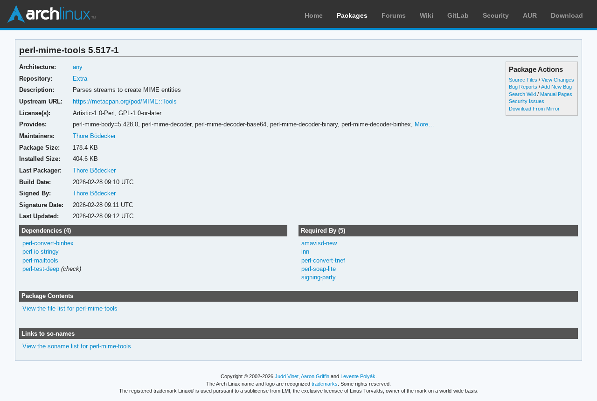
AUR (530, 15)
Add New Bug (556, 87)
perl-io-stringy (40, 251)
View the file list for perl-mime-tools (70, 308)
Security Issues (526, 101)
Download (567, 15)
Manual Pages (556, 94)
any (78, 66)
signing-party (318, 277)
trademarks (325, 384)
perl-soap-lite (318, 268)
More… (424, 124)
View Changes (557, 80)
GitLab (458, 15)
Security (496, 15)
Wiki (426, 15)
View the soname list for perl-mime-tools (76, 346)
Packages (352, 15)
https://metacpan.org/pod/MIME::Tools (125, 101)
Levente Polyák (357, 376)
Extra (80, 78)
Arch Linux (51, 14)
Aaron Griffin (315, 376)
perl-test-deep (40, 268)
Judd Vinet (286, 376)
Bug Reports (523, 87)
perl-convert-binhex (48, 243)
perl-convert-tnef (323, 260)
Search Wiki (522, 94)
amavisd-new (319, 243)
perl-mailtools (40, 260)
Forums (394, 15)
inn (305, 251)
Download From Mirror (534, 108)
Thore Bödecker (94, 135)
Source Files (523, 80)
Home (314, 15)
